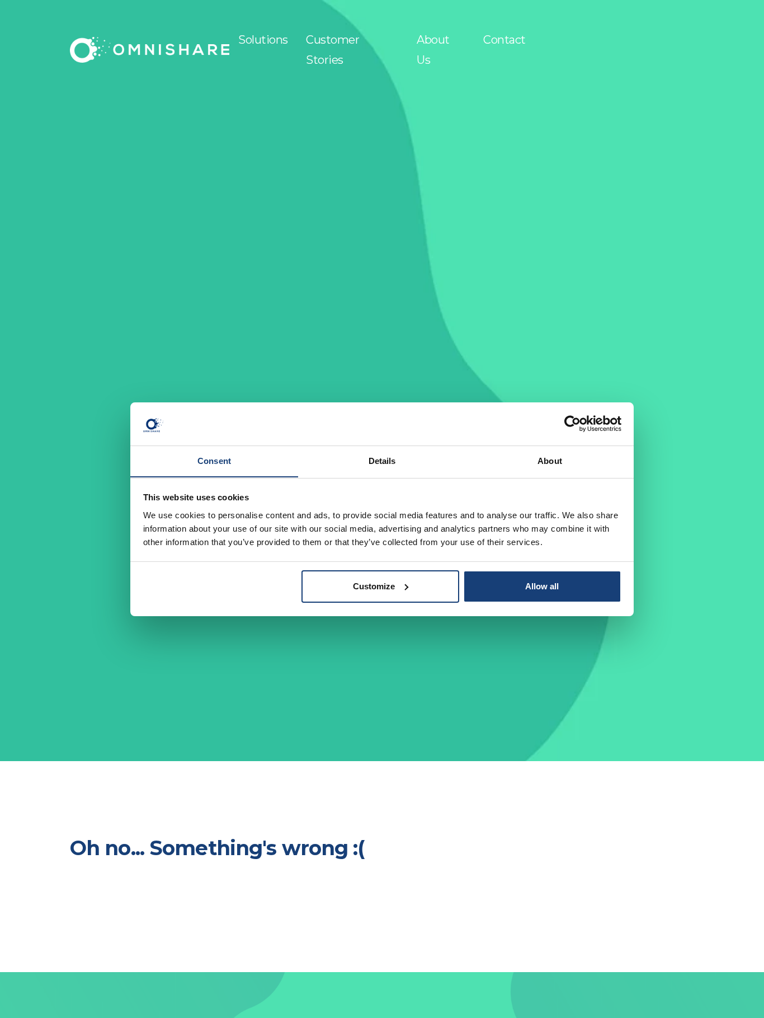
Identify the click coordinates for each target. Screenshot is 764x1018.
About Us (433, 50)
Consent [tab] (214, 460)
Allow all (542, 586)
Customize (374, 586)
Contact (504, 39)
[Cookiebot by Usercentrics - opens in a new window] (572, 423)
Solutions (263, 39)
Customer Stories (332, 50)
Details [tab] (382, 460)
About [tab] (549, 460)
